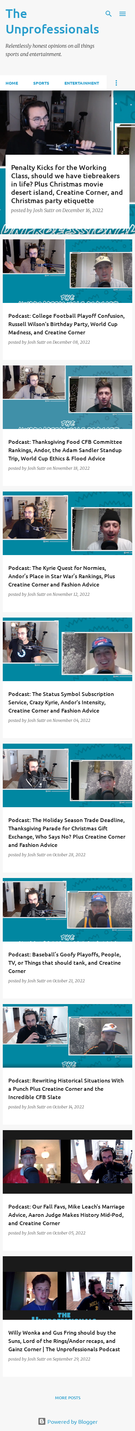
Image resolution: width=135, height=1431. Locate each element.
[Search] (109, 14)
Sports (41, 83)
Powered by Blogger (72, 1421)
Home (12, 83)
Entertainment (81, 83)
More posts (67, 1398)
